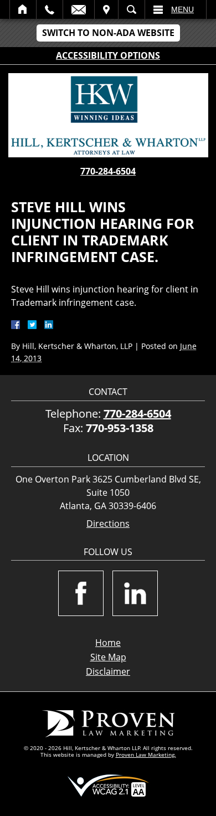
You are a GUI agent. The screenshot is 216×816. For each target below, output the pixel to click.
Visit (106, 9)
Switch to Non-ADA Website (108, 33)
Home (23, 9)
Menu (182, 9)
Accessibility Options (108, 55)
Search (132, 9)
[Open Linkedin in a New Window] (135, 593)
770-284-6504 (108, 171)
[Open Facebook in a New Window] (81, 593)
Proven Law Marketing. (146, 754)
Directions (108, 524)
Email (78, 9)
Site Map (108, 657)
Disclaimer (108, 671)
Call (50, 9)
